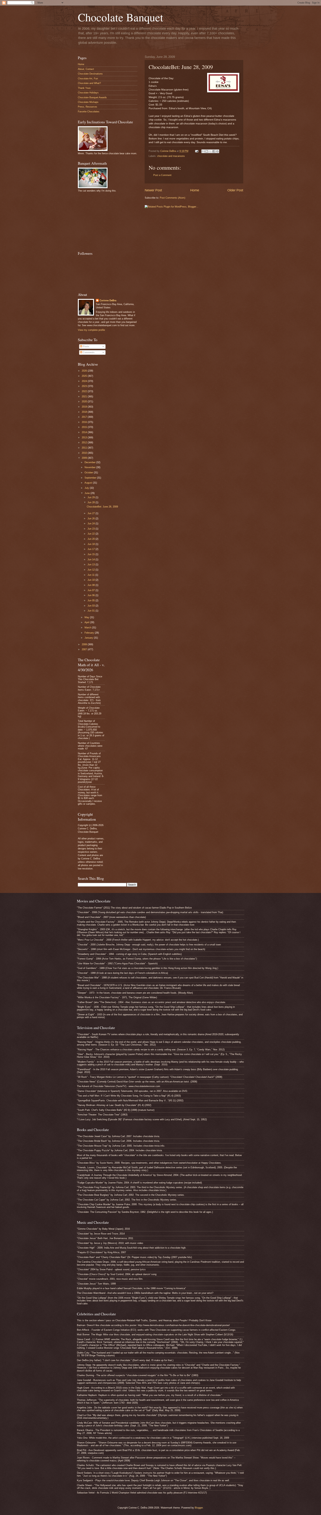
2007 (85, 649)
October (89, 472)
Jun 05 (91, 600)
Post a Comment (162, 175)
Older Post (235, 190)
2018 (85, 412)
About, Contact (86, 69)
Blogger (199, 1507)
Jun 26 (91, 518)
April (87, 622)
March (88, 627)
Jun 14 (91, 559)
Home (194, 190)
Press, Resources (87, 106)
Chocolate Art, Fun (88, 78)
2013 (85, 437)
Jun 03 (91, 605)
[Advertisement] (106, 221)
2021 (85, 396)
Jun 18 (91, 544)
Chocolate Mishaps (88, 102)
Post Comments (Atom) (172, 197)
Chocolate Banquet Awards (92, 97)
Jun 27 (91, 513)
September (91, 477)
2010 (85, 452)
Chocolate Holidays (88, 92)
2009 (85, 457)
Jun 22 (91, 533)
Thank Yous (84, 88)
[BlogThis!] (207, 151)
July (87, 488)
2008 (85, 644)
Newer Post (153, 190)
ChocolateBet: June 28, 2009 (102, 506)
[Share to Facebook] (214, 151)
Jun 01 (91, 610)
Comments (88, 352)
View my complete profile (91, 330)
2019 (85, 406)
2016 (85, 422)
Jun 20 (91, 539)
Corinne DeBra (108, 300)
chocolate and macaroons (171, 156)
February (90, 632)
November (90, 467)
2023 (85, 386)
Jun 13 (91, 564)
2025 (85, 376)
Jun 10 (91, 579)
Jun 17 (91, 549)
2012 (85, 442)
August (89, 482)
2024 (85, 381)
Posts (85, 346)
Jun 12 (91, 569)
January (89, 637)
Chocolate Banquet (120, 17)
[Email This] (203, 151)
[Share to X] (210, 151)
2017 (85, 417)
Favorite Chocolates (88, 111)
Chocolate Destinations (90, 73)
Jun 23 (91, 528)
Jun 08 (91, 585)
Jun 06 (91, 595)
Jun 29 (91, 497)
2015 (85, 427)
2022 (85, 391)
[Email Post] (196, 151)
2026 (85, 370)
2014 (85, 432)
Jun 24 (91, 523)
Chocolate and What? (89, 83)
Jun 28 (91, 502)
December (90, 462)
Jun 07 (91, 590)
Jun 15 (91, 554)
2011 (85, 447)
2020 (85, 401)
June (87, 493)
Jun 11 (91, 574)
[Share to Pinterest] (217, 151)
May (87, 617)
